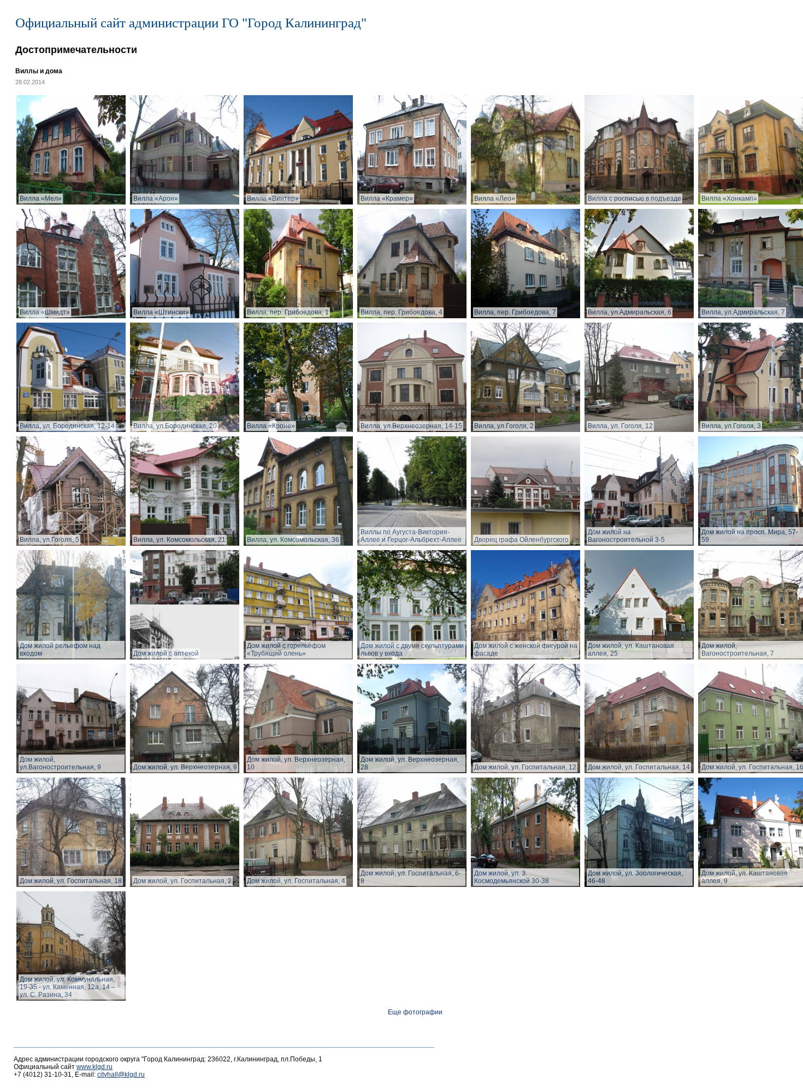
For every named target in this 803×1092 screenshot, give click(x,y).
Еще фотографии (415, 1012)
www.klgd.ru (94, 1067)
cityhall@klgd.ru (121, 1074)
